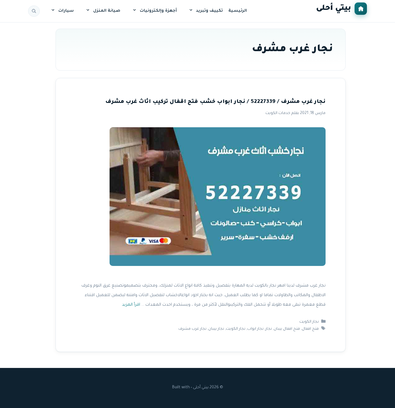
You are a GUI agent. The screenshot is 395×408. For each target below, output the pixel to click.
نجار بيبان (216, 329)
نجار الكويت (309, 322)
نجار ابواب (255, 329)
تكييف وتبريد (209, 11)
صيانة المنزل (106, 11)
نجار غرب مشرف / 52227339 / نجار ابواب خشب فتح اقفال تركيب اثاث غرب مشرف (215, 102)
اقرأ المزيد (131, 305)
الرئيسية (237, 11)
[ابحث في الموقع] (34, 11)
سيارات (66, 11)
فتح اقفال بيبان (287, 329)
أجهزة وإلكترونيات (158, 11)
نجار (268, 329)
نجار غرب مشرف (192, 329)
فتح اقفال (310, 329)
